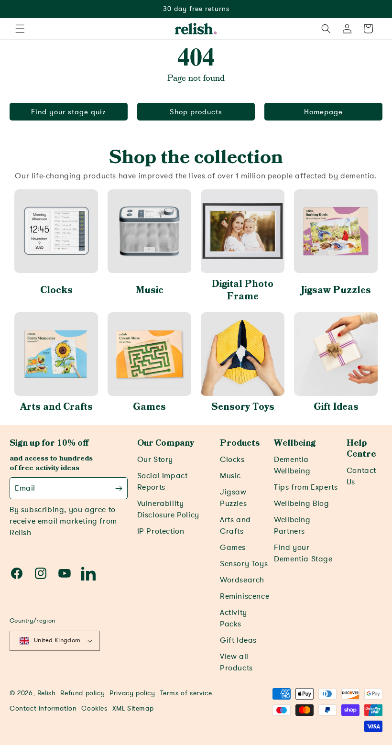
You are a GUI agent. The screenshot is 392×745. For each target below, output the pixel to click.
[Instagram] (40, 573)
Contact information (43, 708)
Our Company (165, 443)
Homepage (323, 112)
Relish (46, 693)
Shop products (196, 112)
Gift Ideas (336, 407)
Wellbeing (295, 443)
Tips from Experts (306, 487)
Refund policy (82, 693)
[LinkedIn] (88, 573)
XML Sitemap (133, 708)
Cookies (94, 708)
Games (149, 407)
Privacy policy (132, 693)
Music (149, 290)
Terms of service (186, 693)
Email (25, 488)
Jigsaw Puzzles (336, 290)
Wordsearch (242, 580)
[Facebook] (17, 573)
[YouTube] (64, 573)
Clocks (56, 290)
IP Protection (161, 531)
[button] (20, 28)
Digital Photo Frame (242, 290)
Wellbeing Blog (301, 503)
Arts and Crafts (56, 407)
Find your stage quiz (68, 112)
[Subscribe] (118, 488)
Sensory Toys (242, 407)
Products (240, 443)
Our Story (155, 459)
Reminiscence (244, 596)
